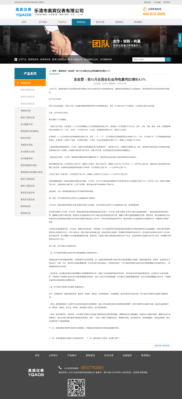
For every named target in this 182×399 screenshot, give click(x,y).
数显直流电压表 (28, 192)
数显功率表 (26, 138)
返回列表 (158, 346)
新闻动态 (81, 22)
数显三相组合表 (28, 117)
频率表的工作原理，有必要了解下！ (107, 338)
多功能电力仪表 (28, 151)
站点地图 (157, 2)
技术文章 (100, 22)
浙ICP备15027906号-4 (113, 372)
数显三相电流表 (28, 179)
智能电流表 (26, 83)
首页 (24, 22)
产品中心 (62, 22)
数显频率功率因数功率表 (32, 172)
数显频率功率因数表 (30, 131)
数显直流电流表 (28, 103)
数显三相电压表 (28, 186)
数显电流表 (26, 206)
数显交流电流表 (28, 97)
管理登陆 (143, 372)
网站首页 (147, 2)
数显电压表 (26, 213)
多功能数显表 (27, 158)
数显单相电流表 (28, 90)
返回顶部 (166, 346)
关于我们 (43, 22)
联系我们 (167, 2)
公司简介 (53, 355)
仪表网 (136, 372)
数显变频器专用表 (29, 165)
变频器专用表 (27, 145)
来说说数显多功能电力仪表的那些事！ (70, 338)
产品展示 (71, 355)
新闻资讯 (90, 355)
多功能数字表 (27, 124)
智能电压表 (26, 110)
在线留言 (119, 22)
